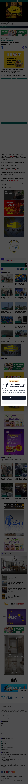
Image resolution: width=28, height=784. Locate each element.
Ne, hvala (14, 402)
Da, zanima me (14, 397)
